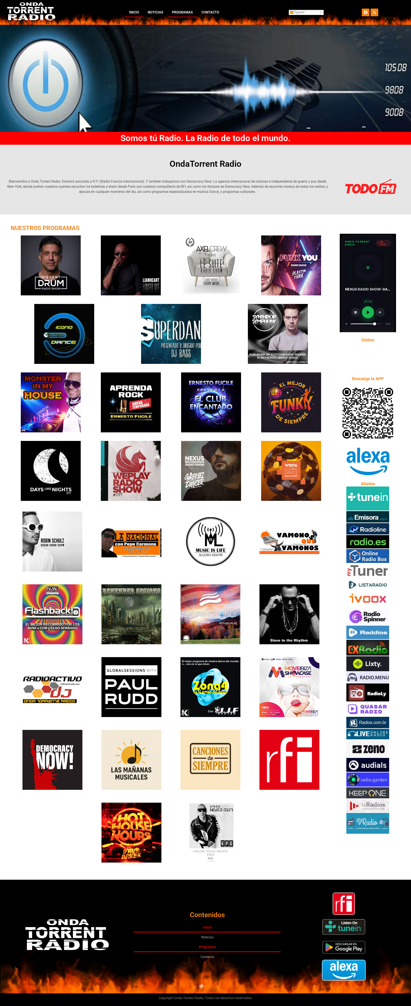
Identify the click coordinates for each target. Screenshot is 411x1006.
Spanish (298, 12)
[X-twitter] (374, 12)
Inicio (134, 12)
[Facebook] (365, 12)
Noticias (155, 12)
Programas (182, 12)
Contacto (210, 12)
